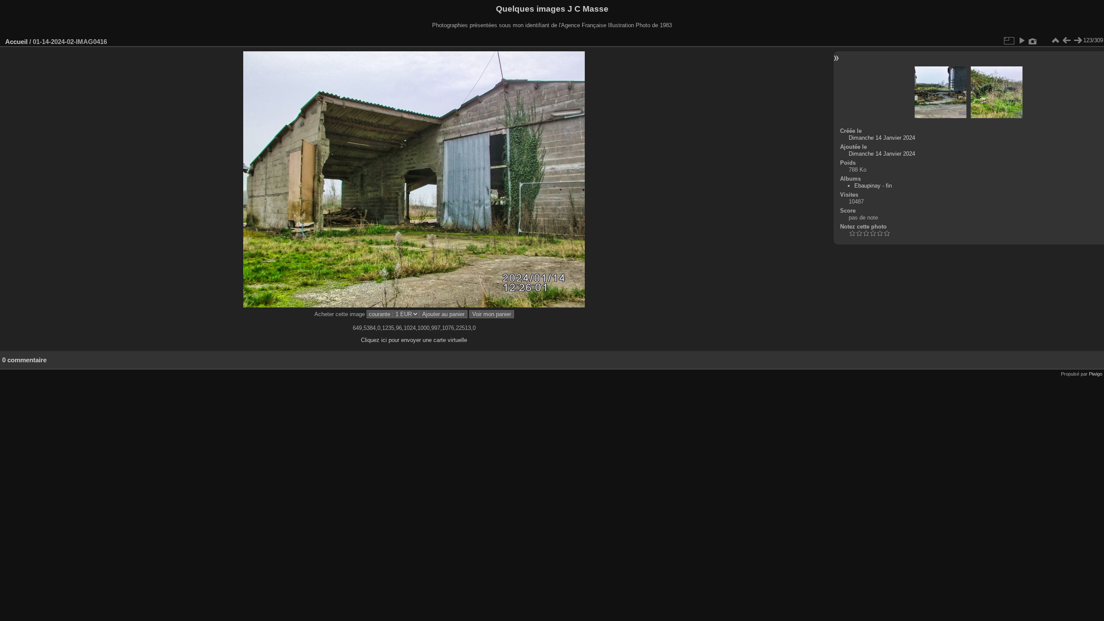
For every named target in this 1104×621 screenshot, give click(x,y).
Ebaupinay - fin (873, 185)
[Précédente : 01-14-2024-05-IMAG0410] (1066, 40)
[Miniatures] (1055, 40)
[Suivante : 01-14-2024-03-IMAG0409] (1077, 40)
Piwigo (1095, 373)
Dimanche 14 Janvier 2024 (882, 138)
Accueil (16, 41)
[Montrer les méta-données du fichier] (1032, 40)
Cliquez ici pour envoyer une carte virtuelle (414, 340)
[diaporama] (1021, 40)
